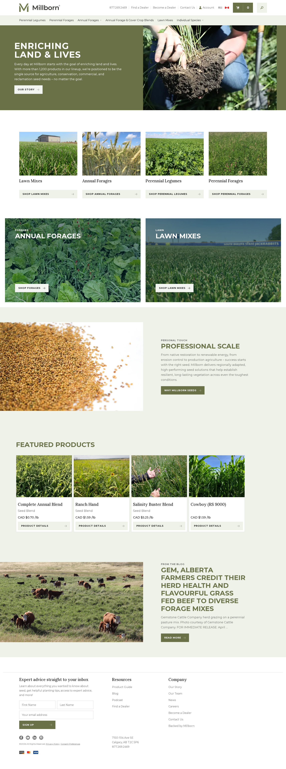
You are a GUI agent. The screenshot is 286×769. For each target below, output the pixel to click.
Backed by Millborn (181, 726)
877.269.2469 (118, 7)
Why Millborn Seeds (180, 390)
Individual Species (189, 20)
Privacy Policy (53, 744)
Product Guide (122, 687)
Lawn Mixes (165, 20)
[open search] (262, 8)
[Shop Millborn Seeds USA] (220, 8)
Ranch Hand (87, 504)
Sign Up (28, 724)
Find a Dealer (140, 7)
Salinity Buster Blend (153, 504)
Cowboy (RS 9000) (208, 504)
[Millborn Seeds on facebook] (21, 738)
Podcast (117, 700)
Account (208, 7)
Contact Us (187, 7)
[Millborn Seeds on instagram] (41, 738)
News (172, 700)
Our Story (26, 89)
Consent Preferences (70, 744)
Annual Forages (88, 20)
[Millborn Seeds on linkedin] (35, 738)
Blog (115, 693)
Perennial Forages (61, 20)
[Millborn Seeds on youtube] (28, 738)
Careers (173, 706)
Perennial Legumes (32, 20)
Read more (172, 637)
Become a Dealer (164, 7)
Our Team (175, 693)
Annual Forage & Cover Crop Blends (130, 20)
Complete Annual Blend (40, 504)
